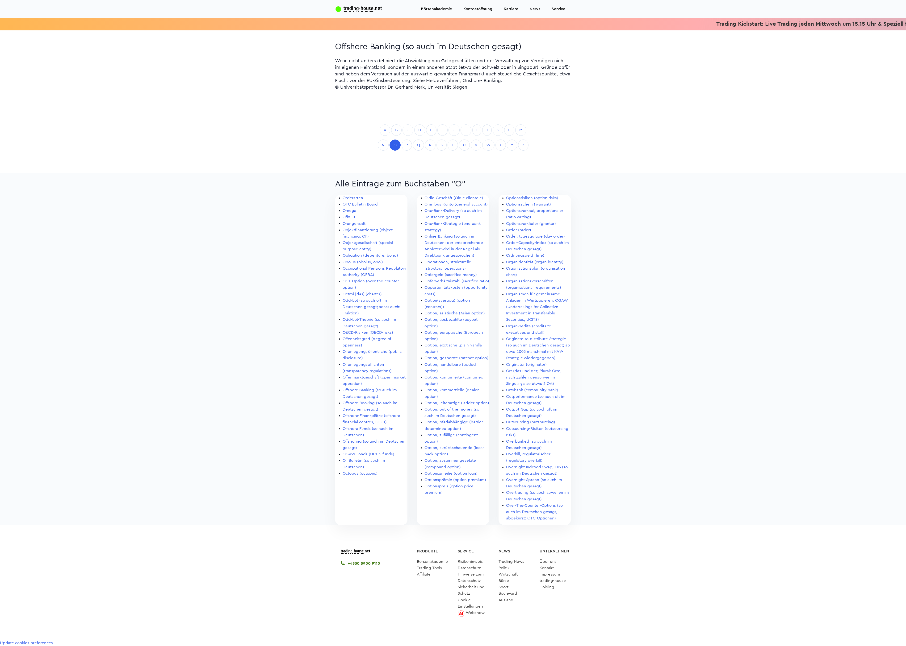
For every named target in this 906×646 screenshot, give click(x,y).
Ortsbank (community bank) (532, 390)
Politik (504, 568)
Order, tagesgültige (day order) (535, 236)
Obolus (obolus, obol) (363, 262)
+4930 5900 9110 (363, 563)
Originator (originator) (526, 364)
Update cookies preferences (26, 643)
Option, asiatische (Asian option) (454, 313)
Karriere (511, 9)
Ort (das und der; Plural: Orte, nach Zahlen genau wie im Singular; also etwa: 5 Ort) (534, 377)
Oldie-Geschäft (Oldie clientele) (453, 198)
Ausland (506, 600)
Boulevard (508, 593)
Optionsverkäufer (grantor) (531, 224)
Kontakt (547, 568)
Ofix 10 (349, 217)
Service (558, 9)
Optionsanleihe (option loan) (451, 473)
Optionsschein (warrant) (528, 204)
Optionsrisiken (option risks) (532, 198)
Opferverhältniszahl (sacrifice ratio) (456, 281)
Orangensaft (354, 224)
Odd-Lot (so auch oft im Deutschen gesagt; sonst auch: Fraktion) (371, 306)
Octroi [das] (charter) (362, 294)
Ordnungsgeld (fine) (525, 255)
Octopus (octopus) (360, 473)
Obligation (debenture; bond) (370, 255)
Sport (503, 587)
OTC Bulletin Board (360, 204)
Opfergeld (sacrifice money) (450, 275)
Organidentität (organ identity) (534, 262)
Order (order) (518, 230)
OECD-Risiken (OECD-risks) (368, 332)
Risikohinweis (470, 562)
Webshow (475, 613)
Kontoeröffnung (477, 9)
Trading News (511, 562)
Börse (504, 581)
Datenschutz (469, 568)
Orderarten (353, 198)
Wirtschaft (508, 574)
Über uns (548, 562)
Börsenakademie (436, 9)
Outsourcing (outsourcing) (530, 422)
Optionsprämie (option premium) (455, 480)
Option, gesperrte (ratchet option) (456, 358)
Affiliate (424, 574)
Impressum (550, 574)
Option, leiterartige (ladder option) (456, 403)
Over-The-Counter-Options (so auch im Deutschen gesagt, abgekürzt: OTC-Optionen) (534, 511)
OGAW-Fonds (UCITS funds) (368, 454)
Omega (349, 211)
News (535, 9)
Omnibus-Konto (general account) (456, 204)
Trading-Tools (429, 568)
